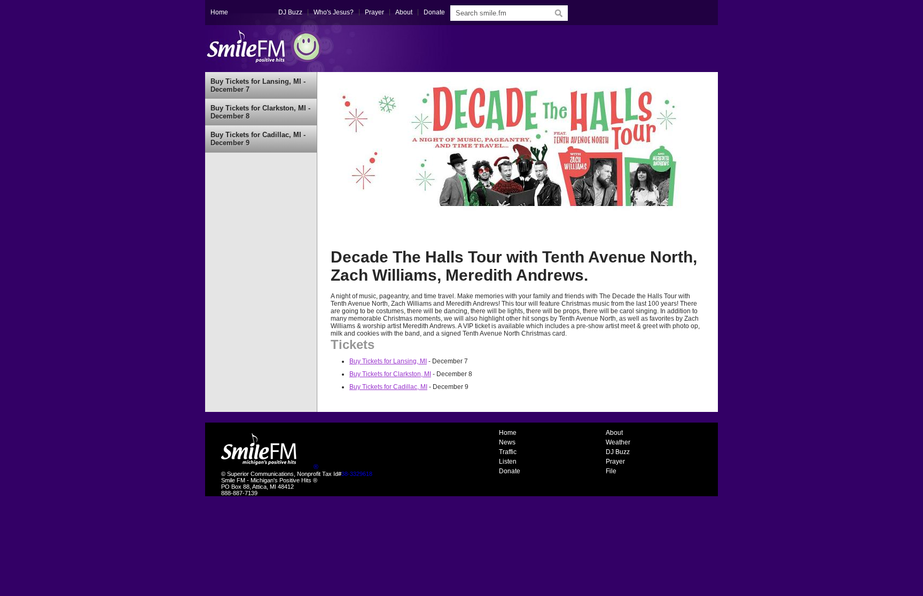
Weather (618, 442)
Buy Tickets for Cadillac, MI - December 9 (258, 139)
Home (219, 12)
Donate (434, 12)
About (403, 12)
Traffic (508, 452)
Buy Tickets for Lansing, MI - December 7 (258, 85)
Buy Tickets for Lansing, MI (388, 361)
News (507, 442)
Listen (508, 461)
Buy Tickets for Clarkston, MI (390, 374)
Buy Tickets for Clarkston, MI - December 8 (260, 112)
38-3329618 (356, 474)
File (611, 471)
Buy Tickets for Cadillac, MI (388, 387)
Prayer (374, 12)
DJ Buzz (290, 12)
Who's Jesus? (334, 12)
